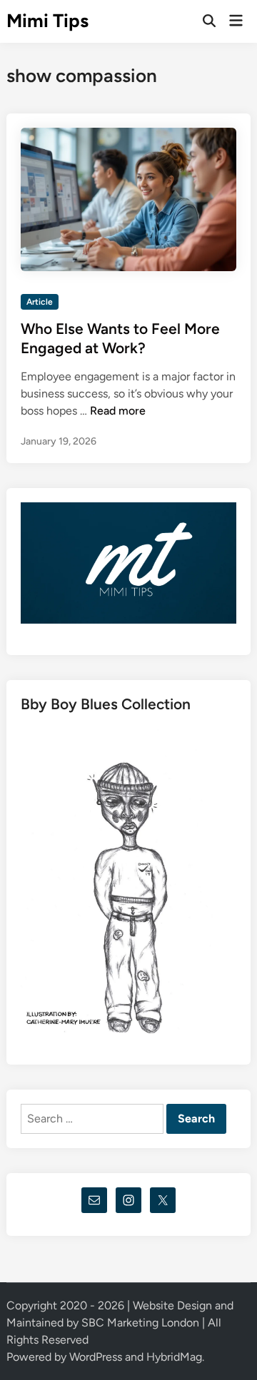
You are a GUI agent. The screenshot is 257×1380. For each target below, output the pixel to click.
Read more (118, 410)
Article (39, 302)
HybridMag (174, 1357)
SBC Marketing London (140, 1322)
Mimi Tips (47, 20)
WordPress (95, 1357)
